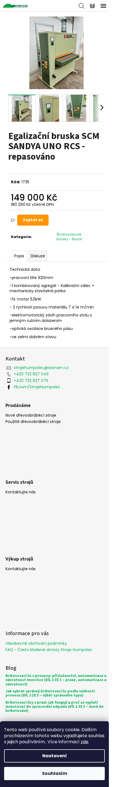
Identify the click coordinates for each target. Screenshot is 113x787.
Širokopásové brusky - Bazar (69, 237)
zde (84, 742)
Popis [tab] (19, 256)
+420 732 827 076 (31, 380)
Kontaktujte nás (20, 492)
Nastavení (54, 756)
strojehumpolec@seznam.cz (41, 367)
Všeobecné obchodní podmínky (36, 643)
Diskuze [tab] (38, 256)
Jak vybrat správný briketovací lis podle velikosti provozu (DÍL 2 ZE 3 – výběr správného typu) (50, 693)
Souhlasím (54, 773)
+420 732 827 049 (31, 374)
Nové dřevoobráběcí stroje (30, 415)
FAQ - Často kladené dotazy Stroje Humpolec (48, 649)
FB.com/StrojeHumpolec (37, 387)
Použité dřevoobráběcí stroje (33, 421)
